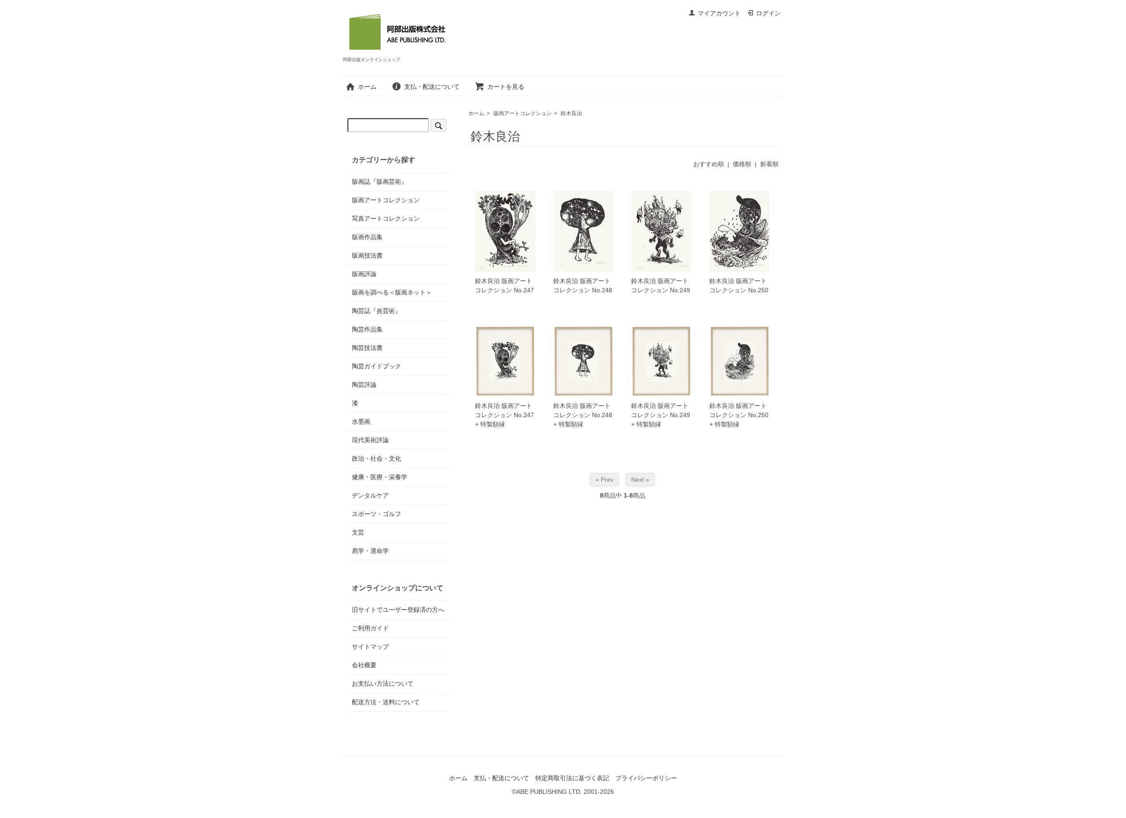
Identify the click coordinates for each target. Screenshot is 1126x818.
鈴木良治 (571, 113)
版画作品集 (367, 236)
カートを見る (505, 86)
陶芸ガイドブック (376, 366)
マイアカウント (719, 13)
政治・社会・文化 (376, 458)
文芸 (358, 532)
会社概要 (364, 665)
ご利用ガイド (370, 628)
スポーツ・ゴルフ (376, 513)
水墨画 (361, 421)
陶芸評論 (364, 384)
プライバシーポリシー (646, 778)
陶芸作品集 (367, 329)
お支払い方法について (382, 683)
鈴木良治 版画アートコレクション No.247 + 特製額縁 (504, 415)
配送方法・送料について (386, 701)
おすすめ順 (708, 163)
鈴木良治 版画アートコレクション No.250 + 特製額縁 (738, 415)
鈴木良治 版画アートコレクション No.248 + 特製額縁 (582, 415)
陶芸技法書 (367, 347)
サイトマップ (370, 646)
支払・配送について (432, 86)
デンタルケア (370, 495)
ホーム (367, 86)
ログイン (768, 13)
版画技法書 (367, 255)
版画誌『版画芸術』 (379, 181)
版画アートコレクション (523, 113)
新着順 (769, 163)
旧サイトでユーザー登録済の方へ (398, 609)
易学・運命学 (370, 550)
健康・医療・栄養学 (379, 476)
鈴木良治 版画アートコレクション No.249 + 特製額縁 (660, 415)
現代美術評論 (370, 440)
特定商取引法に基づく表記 (572, 778)
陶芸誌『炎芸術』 (376, 310)
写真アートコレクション (386, 218)
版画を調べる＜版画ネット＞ (392, 292)
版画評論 (364, 273)
